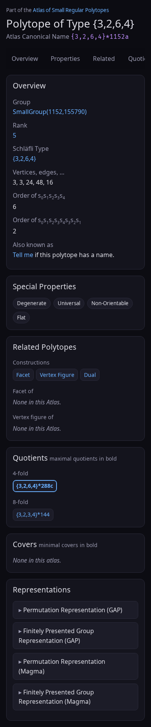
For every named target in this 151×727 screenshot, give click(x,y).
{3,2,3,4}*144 (33, 514)
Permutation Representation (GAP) (72, 610)
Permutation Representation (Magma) (62, 666)
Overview (25, 58)
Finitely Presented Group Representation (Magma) (56, 697)
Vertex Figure (57, 374)
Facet (23, 374)
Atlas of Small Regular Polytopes (71, 10)
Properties (65, 58)
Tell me (23, 254)
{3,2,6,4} (24, 158)
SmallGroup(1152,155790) (50, 111)
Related (104, 58)
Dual (90, 374)
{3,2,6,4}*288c (34, 485)
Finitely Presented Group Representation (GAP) (56, 635)
